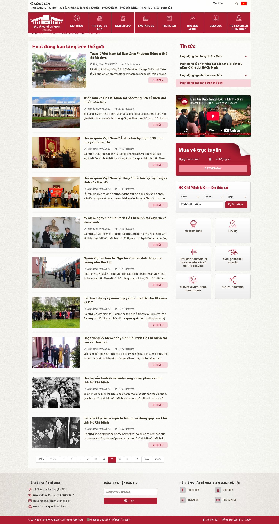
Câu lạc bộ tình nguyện (233, 261)
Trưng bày (169, 26)
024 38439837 (65, 495)
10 (136, 459)
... (80, 459)
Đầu (41, 459)
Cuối (158, 459)
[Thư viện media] (192, 18)
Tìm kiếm (237, 204)
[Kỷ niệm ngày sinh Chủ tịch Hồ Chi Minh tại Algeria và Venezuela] (56, 232)
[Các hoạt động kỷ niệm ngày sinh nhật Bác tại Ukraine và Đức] (56, 312)
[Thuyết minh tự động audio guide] (193, 280)
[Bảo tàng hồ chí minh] (46, 22)
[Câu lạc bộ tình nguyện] (233, 252)
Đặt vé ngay (213, 168)
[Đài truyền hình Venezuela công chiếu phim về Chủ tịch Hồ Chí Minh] (56, 392)
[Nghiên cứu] (122, 18)
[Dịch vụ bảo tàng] (233, 280)
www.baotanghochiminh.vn (49, 506)
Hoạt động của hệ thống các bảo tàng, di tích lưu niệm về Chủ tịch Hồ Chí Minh (211, 66)
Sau (147, 459)
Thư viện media (192, 28)
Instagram (193, 500)
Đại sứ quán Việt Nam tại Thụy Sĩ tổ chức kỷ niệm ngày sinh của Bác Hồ (125, 180)
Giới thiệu (76, 26)
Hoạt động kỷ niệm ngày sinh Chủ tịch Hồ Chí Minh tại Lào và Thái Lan (125, 340)
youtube (228, 490)
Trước (53, 459)
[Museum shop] (193, 224)
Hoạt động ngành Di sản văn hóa (201, 75)
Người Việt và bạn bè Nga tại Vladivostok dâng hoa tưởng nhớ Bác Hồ (123, 260)
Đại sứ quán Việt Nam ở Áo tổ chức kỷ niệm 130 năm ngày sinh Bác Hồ (123, 140)
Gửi (126, 500)
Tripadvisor (229, 500)
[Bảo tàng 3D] (146, 18)
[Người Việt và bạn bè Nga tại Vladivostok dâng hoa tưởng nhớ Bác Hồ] (56, 272)
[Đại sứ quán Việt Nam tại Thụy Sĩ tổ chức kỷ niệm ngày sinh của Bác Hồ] (56, 192)
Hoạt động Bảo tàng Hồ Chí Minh (201, 56)
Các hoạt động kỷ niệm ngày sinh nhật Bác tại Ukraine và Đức (125, 300)
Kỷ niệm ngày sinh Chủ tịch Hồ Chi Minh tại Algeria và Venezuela (125, 220)
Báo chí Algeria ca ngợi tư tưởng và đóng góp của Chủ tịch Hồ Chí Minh (125, 420)
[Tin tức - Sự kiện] (99, 18)
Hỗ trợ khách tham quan (239, 28)
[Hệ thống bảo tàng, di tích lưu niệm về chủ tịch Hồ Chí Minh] (193, 252)
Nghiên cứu (123, 26)
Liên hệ (232, 231)
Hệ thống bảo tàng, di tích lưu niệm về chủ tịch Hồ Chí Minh (193, 262)
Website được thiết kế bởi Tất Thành (110, 519)
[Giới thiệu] (76, 18)
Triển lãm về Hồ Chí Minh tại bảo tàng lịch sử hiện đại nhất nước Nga (125, 100)
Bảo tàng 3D (146, 26)
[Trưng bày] (169, 18)
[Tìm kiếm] (236, 4)
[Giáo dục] (215, 18)
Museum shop (193, 231)
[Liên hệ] (233, 224)
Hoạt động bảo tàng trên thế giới (201, 83)
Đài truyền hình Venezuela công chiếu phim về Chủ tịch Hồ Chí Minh (123, 380)
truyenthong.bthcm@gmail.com (52, 501)
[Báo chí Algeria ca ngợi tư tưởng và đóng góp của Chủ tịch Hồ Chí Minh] (56, 432)
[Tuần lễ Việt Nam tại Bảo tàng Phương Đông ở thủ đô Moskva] (59, 70)
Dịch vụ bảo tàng (233, 287)
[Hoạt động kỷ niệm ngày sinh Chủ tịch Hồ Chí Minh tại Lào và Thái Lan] (56, 352)
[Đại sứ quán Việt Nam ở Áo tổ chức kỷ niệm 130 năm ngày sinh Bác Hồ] (56, 152)
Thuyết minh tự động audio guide (193, 289)
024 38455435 (41, 495)
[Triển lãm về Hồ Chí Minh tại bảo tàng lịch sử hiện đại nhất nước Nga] (56, 112)
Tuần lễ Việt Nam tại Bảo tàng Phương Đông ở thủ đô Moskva (128, 56)
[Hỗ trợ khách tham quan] (238, 18)
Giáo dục (216, 26)
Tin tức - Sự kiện (99, 28)
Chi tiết (157, 80)
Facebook (193, 490)
